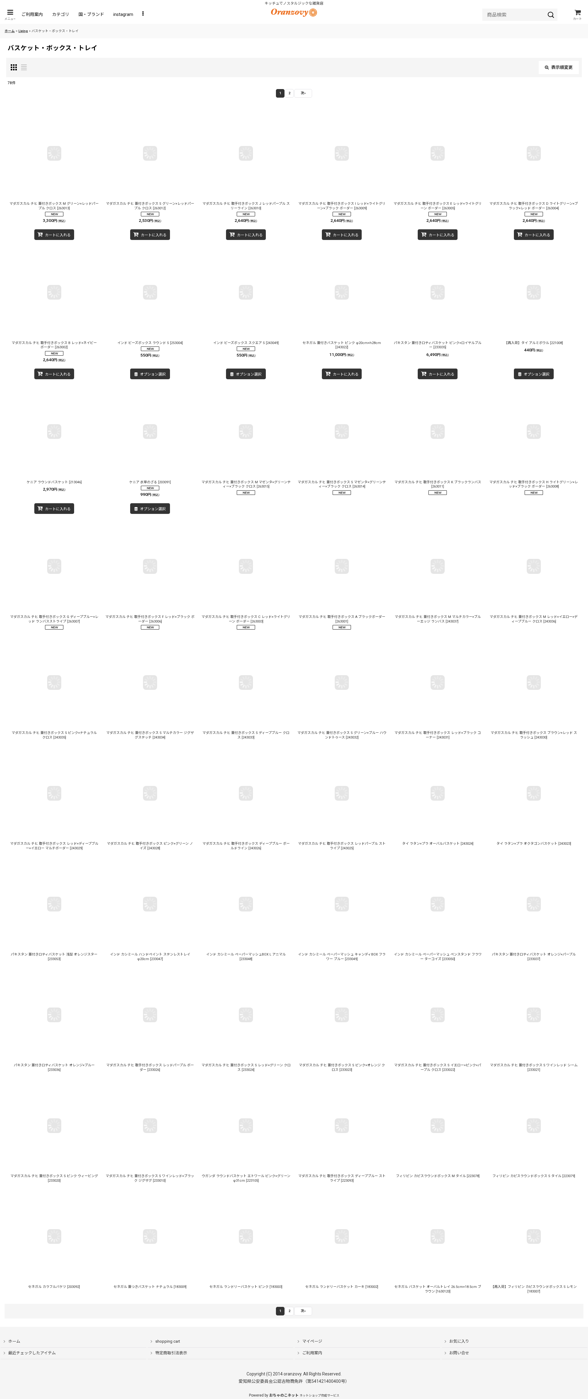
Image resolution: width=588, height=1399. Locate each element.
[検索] (551, 14)
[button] (10, 15)
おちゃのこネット (284, 1395)
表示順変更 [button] (562, 67)
